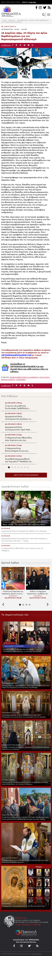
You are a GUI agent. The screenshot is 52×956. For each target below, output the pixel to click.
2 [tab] (12, 467)
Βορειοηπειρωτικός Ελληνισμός (24, 377)
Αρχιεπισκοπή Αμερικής (10, 815)
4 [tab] (18, 467)
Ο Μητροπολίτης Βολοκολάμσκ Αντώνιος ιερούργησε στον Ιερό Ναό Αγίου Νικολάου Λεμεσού (25, 861)
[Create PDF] (32, 45)
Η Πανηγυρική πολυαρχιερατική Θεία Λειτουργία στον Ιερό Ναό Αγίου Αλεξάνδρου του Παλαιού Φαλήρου (25, 783)
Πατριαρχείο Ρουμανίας (10, 712)
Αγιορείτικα (6, 903)
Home (4, 20)
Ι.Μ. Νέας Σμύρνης (8, 780)
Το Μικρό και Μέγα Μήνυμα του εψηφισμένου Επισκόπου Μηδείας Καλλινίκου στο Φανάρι (25, 748)
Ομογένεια (12, 20)
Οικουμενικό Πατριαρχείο (14, 646)
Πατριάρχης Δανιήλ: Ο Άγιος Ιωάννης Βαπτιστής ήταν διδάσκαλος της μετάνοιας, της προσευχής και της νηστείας (24, 716)
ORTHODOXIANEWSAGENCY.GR (16, 355)
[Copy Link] (20, 45)
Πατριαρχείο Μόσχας (9, 683)
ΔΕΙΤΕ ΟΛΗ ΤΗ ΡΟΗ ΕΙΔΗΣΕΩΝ (26, 475)
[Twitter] (44, 8)
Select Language (29, 2)
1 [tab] (9, 467)
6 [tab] (25, 467)
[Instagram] (40, 8)
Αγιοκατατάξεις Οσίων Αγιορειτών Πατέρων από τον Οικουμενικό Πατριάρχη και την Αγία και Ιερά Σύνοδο (22, 650)
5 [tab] (21, 467)
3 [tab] (15, 467)
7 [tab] (28, 467)
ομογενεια (21, 380)
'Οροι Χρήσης (36, 953)
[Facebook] (36, 8)
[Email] (28, 45)
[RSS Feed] (49, 8)
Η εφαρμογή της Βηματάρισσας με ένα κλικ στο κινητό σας (23, 906)
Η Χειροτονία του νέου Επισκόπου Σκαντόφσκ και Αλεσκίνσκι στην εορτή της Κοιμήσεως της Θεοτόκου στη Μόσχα (25, 686)
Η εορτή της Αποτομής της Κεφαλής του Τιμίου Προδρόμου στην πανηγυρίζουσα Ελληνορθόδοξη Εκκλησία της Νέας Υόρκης (25, 818)
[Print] (24, 45)
